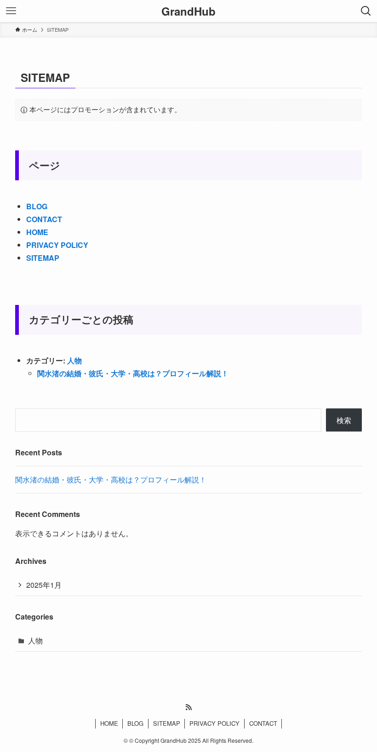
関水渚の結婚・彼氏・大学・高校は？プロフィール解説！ (132, 373)
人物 (74, 360)
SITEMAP (42, 258)
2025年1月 (44, 585)
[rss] (188, 707)
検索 (344, 420)
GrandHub (188, 11)
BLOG (36, 206)
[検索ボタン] (366, 11)
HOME (37, 232)
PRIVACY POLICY (57, 245)
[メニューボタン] (11, 11)
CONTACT (44, 219)
